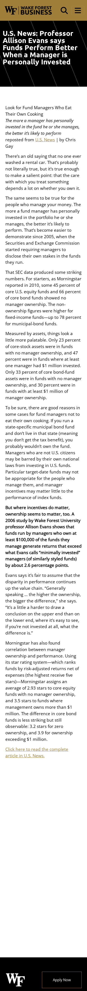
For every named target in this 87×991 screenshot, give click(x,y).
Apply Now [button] (62, 979)
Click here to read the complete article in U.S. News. (36, 752)
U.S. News (45, 140)
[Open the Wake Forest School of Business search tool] (64, 10)
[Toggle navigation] (77, 10)
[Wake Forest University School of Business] (28, 10)
